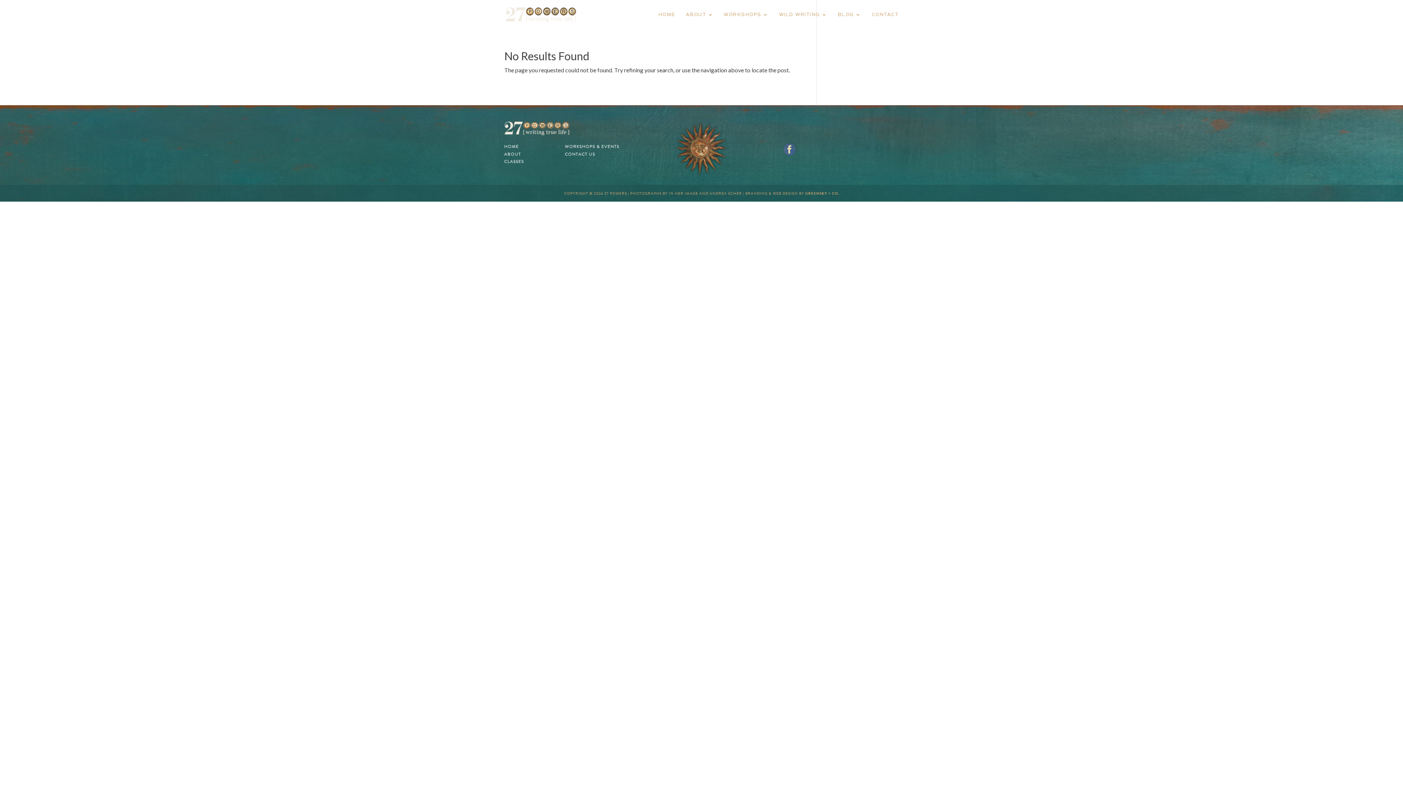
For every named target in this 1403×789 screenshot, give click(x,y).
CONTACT (885, 14)
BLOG (846, 14)
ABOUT (696, 14)
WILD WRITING (799, 14)
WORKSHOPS (742, 14)
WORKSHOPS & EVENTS (592, 146)
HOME (667, 14)
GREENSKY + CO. (822, 193)
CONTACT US (580, 154)
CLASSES (514, 161)
